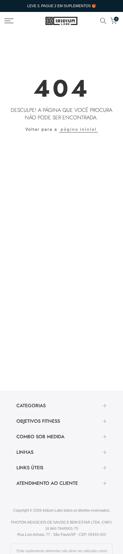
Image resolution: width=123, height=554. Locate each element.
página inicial (78, 129)
